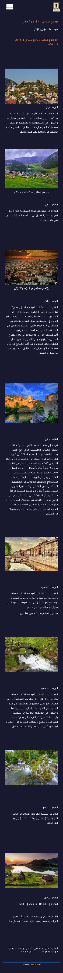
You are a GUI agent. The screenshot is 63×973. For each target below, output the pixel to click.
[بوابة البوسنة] (56, 7)
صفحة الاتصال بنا (19, 921)
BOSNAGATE (26, 964)
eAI (39, 964)
